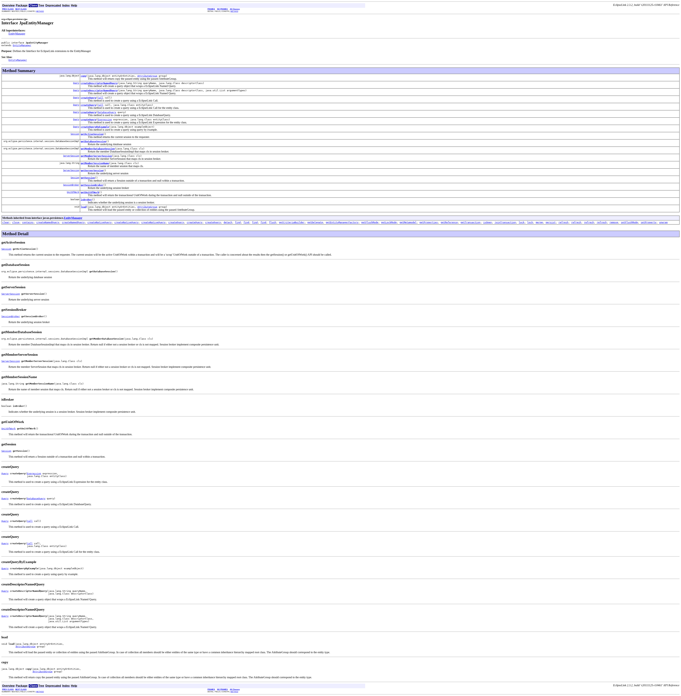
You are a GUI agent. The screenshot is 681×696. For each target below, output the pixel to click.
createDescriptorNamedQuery (99, 83)
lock (521, 222)
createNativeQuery (99, 222)
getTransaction (470, 222)
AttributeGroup (147, 76)
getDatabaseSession (93, 141)
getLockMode (389, 222)
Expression (105, 119)
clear (5, 222)
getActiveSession (92, 134)
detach (228, 222)
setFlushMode (629, 222)
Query (76, 83)
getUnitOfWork (90, 192)
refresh (563, 222)
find (238, 222)
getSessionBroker (92, 185)
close (15, 222)
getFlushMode (369, 222)
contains (28, 222)
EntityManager (17, 33)
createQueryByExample (95, 126)
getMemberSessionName (95, 163)
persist (551, 222)
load (83, 207)
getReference (449, 222)
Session (75, 134)
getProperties (428, 222)
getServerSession (92, 170)
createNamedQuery (47, 222)
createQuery (88, 97)
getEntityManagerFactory (342, 222)
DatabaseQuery (107, 112)
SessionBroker (71, 185)
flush (272, 222)
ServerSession (71, 156)
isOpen (487, 222)
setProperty (648, 222)
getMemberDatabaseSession (98, 148)
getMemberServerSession (96, 156)
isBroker (86, 199)
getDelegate (315, 222)
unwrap (663, 222)
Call (100, 97)
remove (614, 222)
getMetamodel (408, 222)
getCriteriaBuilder (291, 222)
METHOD (40, 11)
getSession (88, 177)
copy (83, 76)
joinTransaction (505, 222)
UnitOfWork (73, 192)
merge (539, 222)
